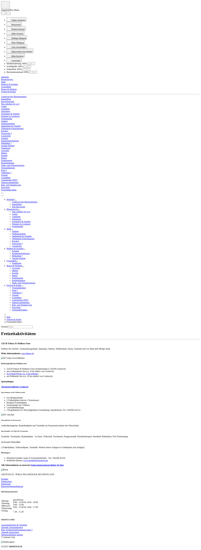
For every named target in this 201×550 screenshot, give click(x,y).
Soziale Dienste (7, 146)
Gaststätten (6, 177)
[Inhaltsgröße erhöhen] (33, 63)
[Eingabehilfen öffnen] (5, 5)
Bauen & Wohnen (9, 89)
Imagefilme (6, 99)
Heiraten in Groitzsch (10, 116)
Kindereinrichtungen (10, 141)
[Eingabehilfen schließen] (8, 13)
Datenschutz (6, 481)
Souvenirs (5, 187)
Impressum (6, 484)
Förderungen (6, 160)
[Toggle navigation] (2, 193)
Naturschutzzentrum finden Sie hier (47, 465)
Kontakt (4, 479)
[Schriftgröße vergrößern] (29, 66)
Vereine (4, 175)
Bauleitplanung (7, 163)
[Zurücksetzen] (3, 13)
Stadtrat (4, 121)
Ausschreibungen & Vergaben (14, 525)
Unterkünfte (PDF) (9, 180)
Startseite (5, 77)
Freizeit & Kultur (8, 92)
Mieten (4, 153)
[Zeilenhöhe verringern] (24, 69)
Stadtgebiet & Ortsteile (11, 126)
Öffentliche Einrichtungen (12, 128)
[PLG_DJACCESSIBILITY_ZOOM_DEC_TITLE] (29, 63)
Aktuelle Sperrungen (10, 532)
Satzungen (5, 111)
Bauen (4, 158)
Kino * (4, 170)
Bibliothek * (6, 143)
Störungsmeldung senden (12, 535)
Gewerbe (5, 150)
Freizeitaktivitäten (8, 190)
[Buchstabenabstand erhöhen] (35, 72)
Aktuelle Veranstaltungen (12, 527)
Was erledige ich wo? (10, 104)
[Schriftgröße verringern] (25, 66)
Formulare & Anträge (10, 114)
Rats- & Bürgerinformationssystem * (17, 530)
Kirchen (4, 131)
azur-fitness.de (27, 353)
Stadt (3, 82)
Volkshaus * (6, 173)
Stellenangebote (8, 123)
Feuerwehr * (6, 133)
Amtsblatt (5, 109)
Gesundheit (6, 87)
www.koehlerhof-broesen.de (35, 460)
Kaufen (4, 155)
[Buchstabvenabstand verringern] (31, 72)
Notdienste (5, 148)
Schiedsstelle (6, 119)
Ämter (4, 106)
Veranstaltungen (8, 168)
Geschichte (6, 136)
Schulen (4, 138)
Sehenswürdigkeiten (10, 182)
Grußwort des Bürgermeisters (14, 96)
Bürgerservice (7, 79)
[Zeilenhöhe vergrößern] (28, 69)
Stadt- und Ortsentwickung (12, 165)
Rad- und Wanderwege (11, 185)
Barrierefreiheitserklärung (12, 486)
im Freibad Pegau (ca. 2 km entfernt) (22, 374)
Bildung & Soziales (9, 84)
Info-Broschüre (7, 101)
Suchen (4, 327)
